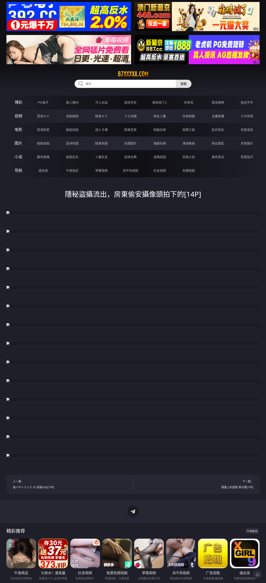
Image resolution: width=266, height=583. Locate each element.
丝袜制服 (188, 116)
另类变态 (247, 130)
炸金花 (188, 102)
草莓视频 (101, 170)
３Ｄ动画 (130, 116)
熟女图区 (218, 143)
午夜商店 (72, 170)
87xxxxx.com (133, 74)
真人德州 (72, 102)
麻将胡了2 (159, 102)
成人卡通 (101, 130)
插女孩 (43, 170)
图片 (18, 143)
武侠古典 (130, 157)
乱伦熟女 (218, 130)
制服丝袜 (159, 130)
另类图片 (247, 143)
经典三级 (188, 130)
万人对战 (101, 102)
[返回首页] (257, 574)
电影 (18, 129)
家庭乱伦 (72, 157)
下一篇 (237, 484)
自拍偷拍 (72, 116)
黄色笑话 (218, 157)
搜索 (184, 84)
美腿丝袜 (159, 143)
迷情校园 (159, 157)
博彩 (18, 102)
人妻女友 (101, 157)
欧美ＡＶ (101, 116)
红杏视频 (159, 170)
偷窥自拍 (43, 143)
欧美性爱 (130, 130)
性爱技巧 (247, 157)
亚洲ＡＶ (43, 116)
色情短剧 (188, 170)
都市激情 (43, 157)
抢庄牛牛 (247, 102)
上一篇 (33, 484)
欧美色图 (101, 143)
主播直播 (218, 116)
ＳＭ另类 (247, 116)
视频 (18, 116)
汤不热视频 (130, 170)
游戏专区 (130, 102)
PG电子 (43, 102)
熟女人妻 (159, 116)
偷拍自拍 (72, 130)
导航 (18, 170)
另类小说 (188, 157)
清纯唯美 (188, 143)
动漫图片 (130, 143)
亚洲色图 (72, 143)
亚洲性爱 (43, 130)
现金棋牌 (218, 102)
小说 (18, 156)
